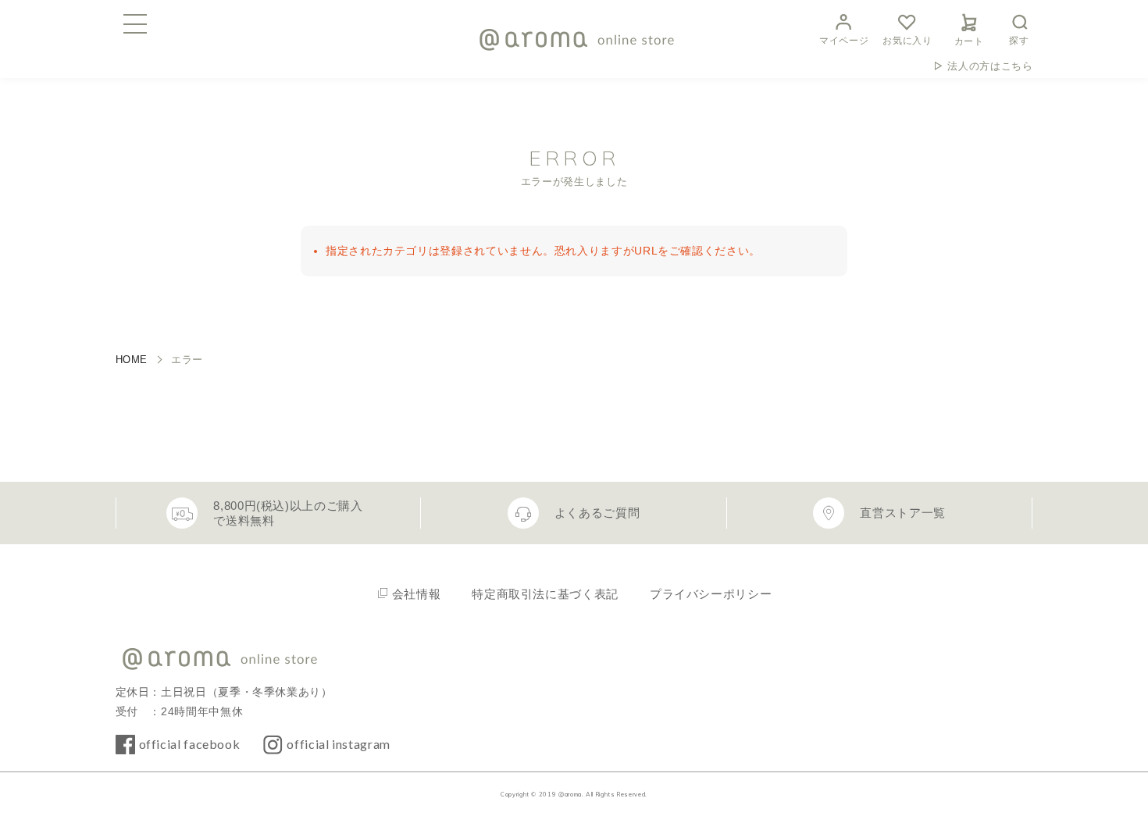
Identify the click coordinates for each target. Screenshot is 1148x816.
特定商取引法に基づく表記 (545, 593)
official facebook (190, 743)
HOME (132, 360)
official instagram (338, 743)
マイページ (843, 40)
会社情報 (416, 593)
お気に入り (907, 40)
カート (969, 41)
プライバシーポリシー (711, 593)
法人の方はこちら (989, 66)
